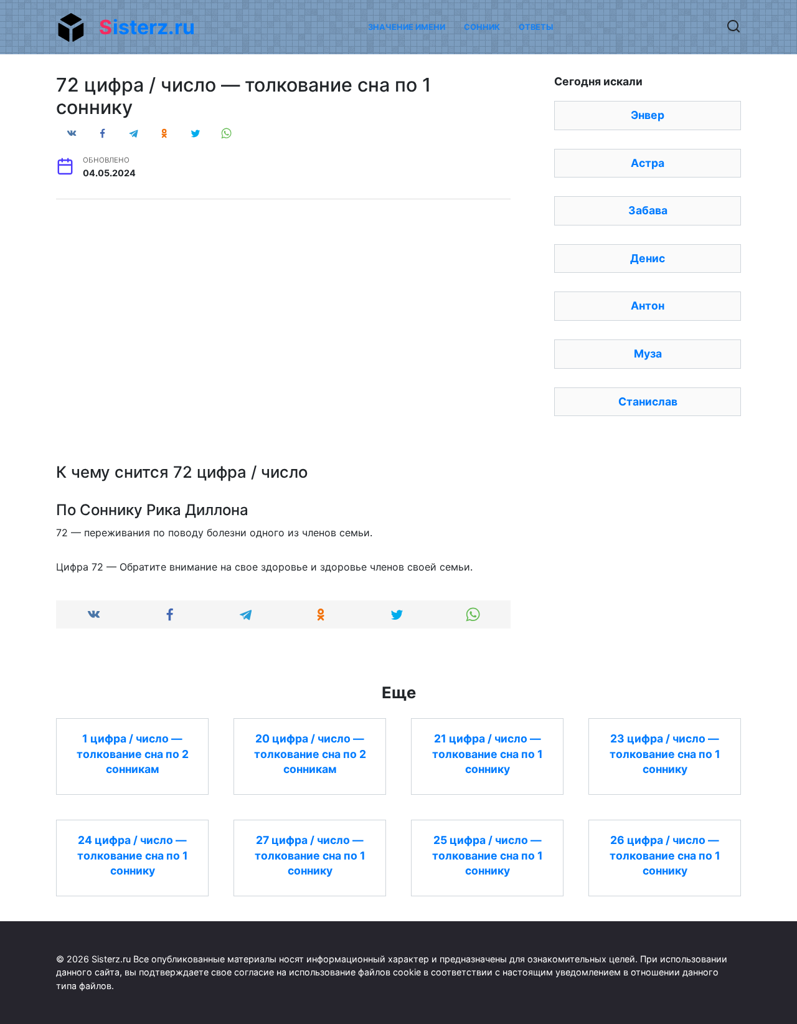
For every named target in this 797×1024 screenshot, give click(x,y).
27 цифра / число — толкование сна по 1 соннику (310, 855)
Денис (647, 258)
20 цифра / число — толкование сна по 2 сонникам (310, 753)
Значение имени (406, 27)
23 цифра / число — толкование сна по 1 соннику (665, 753)
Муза (648, 353)
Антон (647, 305)
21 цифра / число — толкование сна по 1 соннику (487, 753)
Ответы (536, 27)
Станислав (647, 401)
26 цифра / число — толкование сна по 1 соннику (665, 855)
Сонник (482, 27)
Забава (647, 210)
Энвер (647, 114)
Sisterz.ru (147, 27)
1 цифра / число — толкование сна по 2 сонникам (133, 753)
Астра (647, 162)
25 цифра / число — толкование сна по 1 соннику (487, 855)
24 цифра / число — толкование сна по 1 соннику (132, 855)
